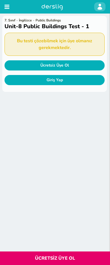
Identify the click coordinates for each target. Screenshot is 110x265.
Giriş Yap (55, 80)
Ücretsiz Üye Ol (54, 65)
